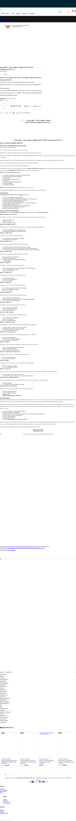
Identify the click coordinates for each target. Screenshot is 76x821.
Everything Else (3, 685)
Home (3, 17)
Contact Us (24, 17)
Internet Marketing (3, 695)
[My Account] (68, 14)
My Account (31, 17)
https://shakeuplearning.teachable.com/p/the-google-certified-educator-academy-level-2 (25, 552)
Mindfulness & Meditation (4, 705)
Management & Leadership (5, 702)
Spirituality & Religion (4, 724)
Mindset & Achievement (4, 707)
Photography (2, 714)
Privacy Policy (6, 805)
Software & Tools (3, 722)
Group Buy (2, 692)
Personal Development (10, 102)
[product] (28, 748)
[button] (1, 732)
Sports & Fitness (3, 726)
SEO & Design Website (4, 721)
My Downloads (3, 795)
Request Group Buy (4, 817)
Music (1, 709)
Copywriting (2, 681)
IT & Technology (3, 697)
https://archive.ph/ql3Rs (9, 554)
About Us (18, 17)
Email (13, 117)
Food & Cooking (3, 688)
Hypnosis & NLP (3, 693)
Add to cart (17, 110)
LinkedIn (7, 117)
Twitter (4, 117)
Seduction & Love (3, 719)
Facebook (1, 117)
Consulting (2, 680)
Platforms (2, 814)
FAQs (13, 17)
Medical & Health (3, 704)
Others (1, 710)
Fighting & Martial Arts (4, 686)
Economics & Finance (4, 683)
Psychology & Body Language (5, 716)
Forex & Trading (3, 690)
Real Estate (2, 717)
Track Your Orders (4, 794)
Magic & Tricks (3, 700)
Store (7, 17)
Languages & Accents (4, 698)
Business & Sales (3, 678)
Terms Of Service (7, 807)
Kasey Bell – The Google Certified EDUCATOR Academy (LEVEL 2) (24, 550)
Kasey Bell (5, 104)
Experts (1, 813)
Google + (10, 117)
